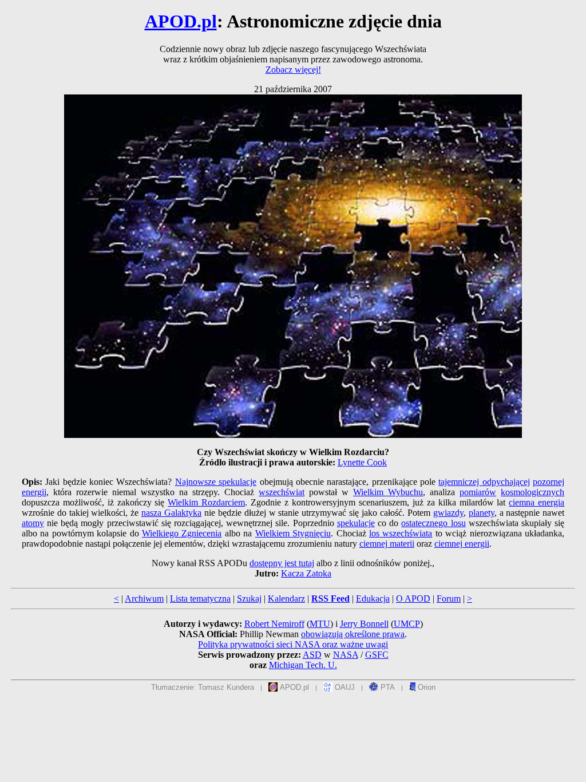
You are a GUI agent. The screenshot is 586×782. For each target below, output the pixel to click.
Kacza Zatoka (306, 573)
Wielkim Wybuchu (388, 492)
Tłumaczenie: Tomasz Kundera (202, 687)
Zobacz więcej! (293, 69)
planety (481, 513)
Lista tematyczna (200, 598)
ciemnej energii (461, 543)
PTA (386, 687)
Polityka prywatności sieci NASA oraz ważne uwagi (293, 644)
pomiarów (478, 492)
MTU (320, 624)
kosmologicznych (532, 492)
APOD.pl (181, 21)
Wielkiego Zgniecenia (181, 533)
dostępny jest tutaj (282, 563)
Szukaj (249, 598)
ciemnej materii (386, 543)
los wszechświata (400, 533)
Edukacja (373, 598)
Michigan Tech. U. (303, 665)
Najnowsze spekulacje (215, 482)
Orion (425, 687)
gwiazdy (448, 513)
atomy (33, 523)
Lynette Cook (362, 462)
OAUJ (343, 687)
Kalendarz (286, 598)
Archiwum (144, 598)
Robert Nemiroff (274, 624)
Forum (449, 598)
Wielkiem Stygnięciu (293, 533)
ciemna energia (536, 502)
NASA (345, 654)
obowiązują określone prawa (353, 634)
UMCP (407, 624)
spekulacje (356, 523)
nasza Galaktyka (171, 513)
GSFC (377, 654)
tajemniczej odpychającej (483, 482)
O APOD (413, 598)
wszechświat (281, 492)
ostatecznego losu (433, 523)
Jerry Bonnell (364, 624)
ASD (312, 654)
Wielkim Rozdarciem (206, 502)
